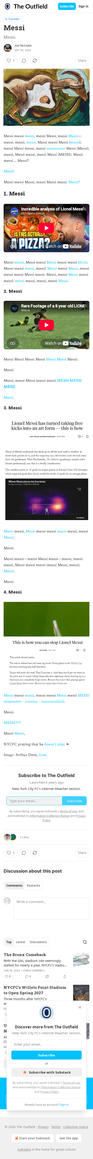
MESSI (9, 387)
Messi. (9, 397)
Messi (73, 136)
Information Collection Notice (61, 1087)
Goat (43, 755)
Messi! (9, 171)
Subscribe (67, 6)
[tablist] (23, 885)
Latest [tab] (20, 942)
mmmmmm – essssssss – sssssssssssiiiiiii (34, 701)
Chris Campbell (34, 970)
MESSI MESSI (69, 381)
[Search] (84, 942)
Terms (55, 1127)
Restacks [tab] (33, 885)
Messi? (74, 182)
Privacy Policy (49, 1092)
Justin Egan (22, 45)
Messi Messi (56, 359)
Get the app (69, 1138)
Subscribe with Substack (50, 1072)
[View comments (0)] (23, 60)
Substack (24, 1149)
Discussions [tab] (38, 942)
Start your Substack (34, 1138)
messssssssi (55, 148)
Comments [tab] (14, 885)
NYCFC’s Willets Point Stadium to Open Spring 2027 (35, 990)
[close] (80, 1007)
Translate (13, 19)
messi (29, 136)
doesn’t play (54, 744)
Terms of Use (71, 1083)
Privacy (43, 1127)
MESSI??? (12, 723)
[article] (46, 965)
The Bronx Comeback (25, 954)
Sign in (83, 6)
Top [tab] (9, 942)
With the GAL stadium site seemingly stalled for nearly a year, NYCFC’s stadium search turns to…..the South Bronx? (35, 962)
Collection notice (75, 1127)
